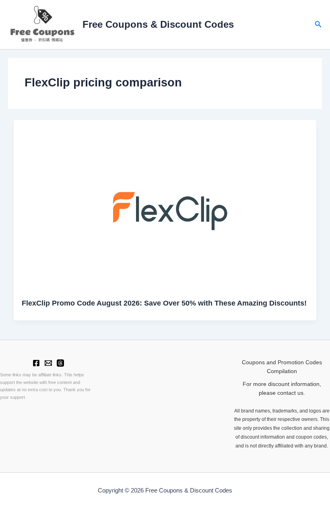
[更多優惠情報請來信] (48, 363)
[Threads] (60, 363)
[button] (318, 24)
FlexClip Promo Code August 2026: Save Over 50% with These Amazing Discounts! (164, 303)
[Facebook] (36, 363)
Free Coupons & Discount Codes (158, 24)
